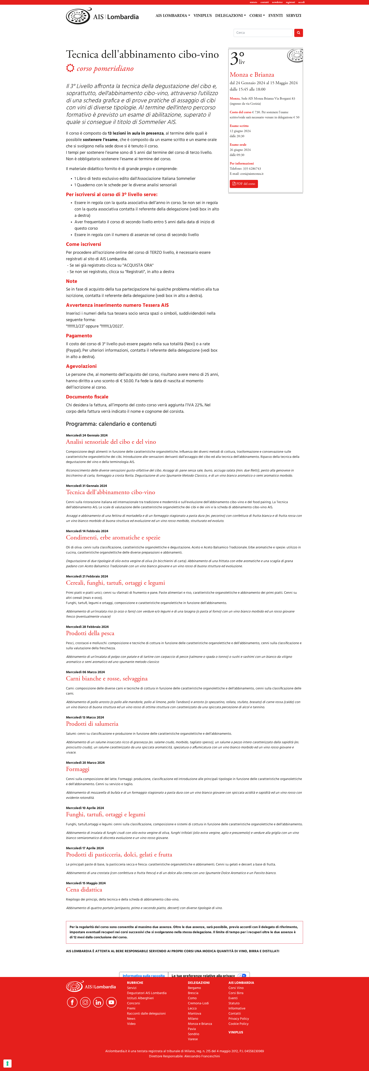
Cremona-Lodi (198, 1003)
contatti (265, 2)
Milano (193, 1019)
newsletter (277, 2)
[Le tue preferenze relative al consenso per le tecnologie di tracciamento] (7, 1063)
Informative (236, 1008)
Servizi (131, 988)
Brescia (193, 993)
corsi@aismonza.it (252, 174)
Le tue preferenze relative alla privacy (203, 976)
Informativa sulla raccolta (144, 976)
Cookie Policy (238, 1024)
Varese (193, 1039)
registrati (290, 2)
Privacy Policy (238, 1019)
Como (192, 998)
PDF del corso (245, 184)
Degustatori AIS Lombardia (147, 993)
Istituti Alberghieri (140, 998)
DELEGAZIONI (229, 15)
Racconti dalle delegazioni (146, 1013)
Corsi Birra (235, 993)
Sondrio (193, 1034)
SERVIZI (293, 15)
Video (131, 1024)
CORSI (255, 15)
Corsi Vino (236, 988)
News (131, 1019)
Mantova (194, 1013)
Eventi (233, 998)
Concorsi (133, 1003)
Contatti (234, 1013)
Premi (131, 1008)
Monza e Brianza (200, 1024)
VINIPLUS (203, 15)
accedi (301, 2)
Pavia (192, 1029)
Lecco (192, 1008)
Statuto (234, 1003)
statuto (253, 2)
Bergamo (194, 988)
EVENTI (275, 15)
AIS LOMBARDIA (171, 15)
